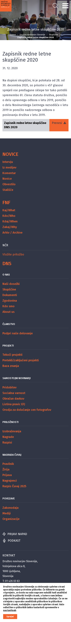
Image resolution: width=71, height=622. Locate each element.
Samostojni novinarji (16, 378)
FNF (6, 202)
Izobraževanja (11, 431)
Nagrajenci (9, 480)
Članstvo (8, 324)
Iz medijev (9, 167)
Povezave (8, 498)
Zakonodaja (10, 508)
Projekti (8, 345)
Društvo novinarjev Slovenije (32, 35)
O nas (6, 274)
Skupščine (53, 35)
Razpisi (7, 442)
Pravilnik (8, 464)
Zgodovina (9, 300)
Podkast (14, 540)
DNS (6, 263)
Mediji (6, 513)
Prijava (7, 475)
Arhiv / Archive (12, 232)
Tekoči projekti (12, 355)
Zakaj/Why (9, 227)
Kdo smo (8, 306)
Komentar (9, 173)
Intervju (7, 162)
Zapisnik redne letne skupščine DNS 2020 (25, 125)
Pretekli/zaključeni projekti (20, 360)
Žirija (5, 469)
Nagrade (8, 437)
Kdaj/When (10, 221)
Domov (13, 35)
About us (8, 312)
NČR (5, 245)
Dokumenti (9, 295)
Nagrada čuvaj (11, 454)
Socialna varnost (13, 393)
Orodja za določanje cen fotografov (26, 410)
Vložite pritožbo (13, 254)
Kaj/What (8, 210)
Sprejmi (10, 616)
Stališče (7, 190)
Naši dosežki (11, 284)
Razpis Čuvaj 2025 (14, 486)
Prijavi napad (17, 534)
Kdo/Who (8, 216)
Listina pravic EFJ (13, 404)
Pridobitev (9, 387)
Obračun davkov (13, 398)
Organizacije (10, 519)
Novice (10, 154)
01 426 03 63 (12, 581)
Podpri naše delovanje (17, 333)
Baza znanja (10, 366)
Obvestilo (9, 184)
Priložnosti (10, 422)
